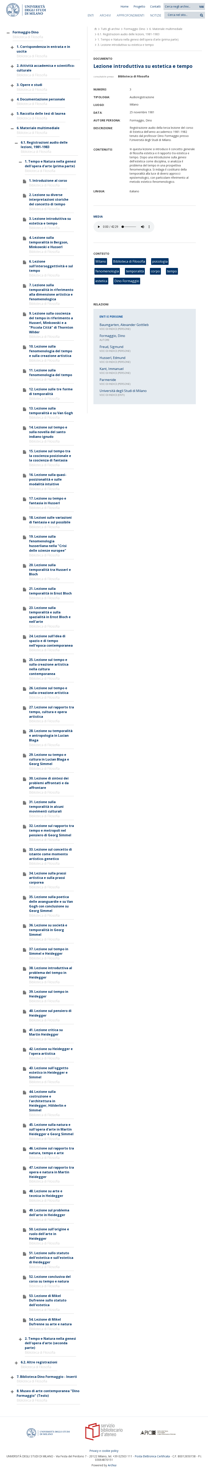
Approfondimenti (130, 15)
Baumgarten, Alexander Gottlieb (124, 325)
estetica (101, 281)
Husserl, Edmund (112, 358)
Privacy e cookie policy (104, 1451)
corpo (155, 271)
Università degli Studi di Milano (123, 391)
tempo (172, 271)
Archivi (105, 15)
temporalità (135, 271)
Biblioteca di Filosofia (129, 261)
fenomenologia (107, 271)
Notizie (155, 15)
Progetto (139, 6)
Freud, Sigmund (111, 347)
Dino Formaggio (126, 281)
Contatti (155, 6)
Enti (91, 15)
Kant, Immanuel (112, 369)
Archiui (112, 1465)
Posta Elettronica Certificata (152, 1456)
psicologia (160, 261)
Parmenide (108, 380)
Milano (100, 261)
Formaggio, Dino (112, 336)
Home (124, 6)
